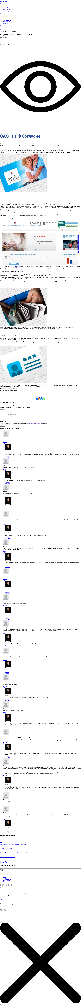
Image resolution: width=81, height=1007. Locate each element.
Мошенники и (7, 9)
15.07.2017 (5, 660)
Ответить (5, 442)
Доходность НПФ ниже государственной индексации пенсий (13, 852)
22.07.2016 (5, 524)
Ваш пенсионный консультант (6, 26)
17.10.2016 (5, 606)
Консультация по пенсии (5, 13)
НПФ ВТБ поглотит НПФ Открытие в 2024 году (10, 839)
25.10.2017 (5, 805)
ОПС (4, 854)
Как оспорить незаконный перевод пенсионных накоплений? (13, 844)
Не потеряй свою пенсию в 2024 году (8, 857)
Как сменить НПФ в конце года (7, 848)
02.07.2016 (5, 496)
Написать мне (6, 11)
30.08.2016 (5, 552)
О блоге (4, 889)
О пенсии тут (5, 7)
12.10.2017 (7, 757)
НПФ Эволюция (3, 861)
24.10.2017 (5, 776)
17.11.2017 (5, 819)
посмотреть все (3, 862)
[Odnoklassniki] (39, 398)
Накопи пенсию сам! (7, 8)
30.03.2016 (5, 470)
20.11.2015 (5, 443)
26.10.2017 (7, 791)
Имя (1, 409)
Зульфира (5, 574)
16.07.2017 (7, 673)
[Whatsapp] (44, 398)
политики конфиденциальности (36, 423)
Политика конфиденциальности (9, 890)
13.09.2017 (5, 713)
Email (1, 412)
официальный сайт (17, 266)
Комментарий (3, 421)
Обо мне (4, 10)
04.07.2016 (7, 510)
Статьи (4, 5)
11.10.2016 (5, 580)
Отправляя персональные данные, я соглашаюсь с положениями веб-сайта (24, 423)
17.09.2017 (7, 728)
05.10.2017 (5, 743)
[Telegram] (41, 398)
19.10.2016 (7, 619)
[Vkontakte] (37, 398)
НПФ (1, 29)
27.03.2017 (5, 633)
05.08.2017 (5, 687)
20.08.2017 (7, 700)
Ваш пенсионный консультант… (74, 392)
